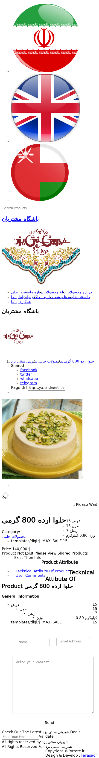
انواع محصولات (55, 292)
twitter (26, 374)
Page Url (19, 388)
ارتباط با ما (19, 297)
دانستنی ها (82, 297)
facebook (28, 370)
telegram (28, 383)
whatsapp (29, 379)
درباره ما (37, 292)
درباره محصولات (79, 292)
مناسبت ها (45, 297)
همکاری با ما (21, 302)
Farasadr (89, 756)
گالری (32, 297)
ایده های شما (64, 297)
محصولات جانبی (14, 537)
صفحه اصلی (20, 292)
